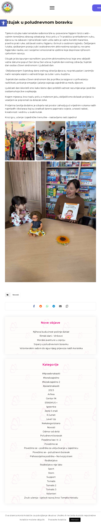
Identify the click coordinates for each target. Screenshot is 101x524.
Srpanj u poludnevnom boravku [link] (51, 344)
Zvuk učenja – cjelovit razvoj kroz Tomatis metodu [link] (51, 498)
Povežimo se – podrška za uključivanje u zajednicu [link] (51, 448)
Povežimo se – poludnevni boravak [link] (51, 452)
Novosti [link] (16, 295)
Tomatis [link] (51, 481)
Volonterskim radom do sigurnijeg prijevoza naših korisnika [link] (51, 348)
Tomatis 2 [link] (51, 485)
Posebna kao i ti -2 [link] (51, 440)
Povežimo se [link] (51, 444)
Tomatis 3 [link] (51, 489)
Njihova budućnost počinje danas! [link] (51, 332)
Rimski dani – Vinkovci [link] (51, 336)
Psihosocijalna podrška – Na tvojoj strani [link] (51, 456)
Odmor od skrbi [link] (51, 431)
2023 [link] (51, 390)
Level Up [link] (51, 419)
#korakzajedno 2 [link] (51, 382)
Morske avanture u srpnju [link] (51, 340)
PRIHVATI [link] (75, 520)
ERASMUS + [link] (51, 402)
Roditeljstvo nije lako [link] (51, 465)
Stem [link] (51, 473)
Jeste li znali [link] (51, 411)
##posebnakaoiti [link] (51, 373)
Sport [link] (51, 469)
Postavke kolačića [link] (57, 519)
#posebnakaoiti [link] (51, 386)
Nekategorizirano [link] (51, 423)
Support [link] (51, 477)
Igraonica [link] (51, 407)
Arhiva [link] (51, 394)
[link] (3, 23)
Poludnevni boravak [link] (51, 435)
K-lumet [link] (51, 415)
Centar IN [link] (51, 398)
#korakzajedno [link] (51, 378)
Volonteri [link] (51, 493)
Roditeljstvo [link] (51, 460)
